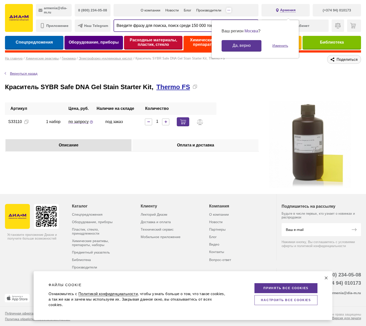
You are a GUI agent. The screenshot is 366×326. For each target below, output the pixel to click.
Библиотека (332, 42)
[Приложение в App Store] (17, 298)
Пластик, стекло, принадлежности (85, 231)
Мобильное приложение (161, 237)
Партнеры (217, 229)
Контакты (216, 252)
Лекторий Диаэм (154, 214)
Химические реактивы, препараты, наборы (90, 243)
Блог (187, 10)
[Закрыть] (326, 278)
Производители (208, 10)
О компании (150, 10)
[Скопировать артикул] (26, 121)
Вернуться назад (23, 73)
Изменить (280, 46)
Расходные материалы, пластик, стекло (153, 42)
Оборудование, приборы (94, 42)
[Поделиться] (203, 86)
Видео (214, 244)
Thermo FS (173, 87)
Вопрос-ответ (220, 260)
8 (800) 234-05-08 (341, 274)
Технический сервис (157, 229)
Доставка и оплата (156, 222)
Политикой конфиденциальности (108, 294)
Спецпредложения (34, 42)
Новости (172, 10)
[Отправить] (354, 230)
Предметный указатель (91, 252)
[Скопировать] (195, 86)
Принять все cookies (285, 288)
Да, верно (242, 45)
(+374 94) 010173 (341, 283)
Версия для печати (346, 318)
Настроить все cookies (286, 300)
